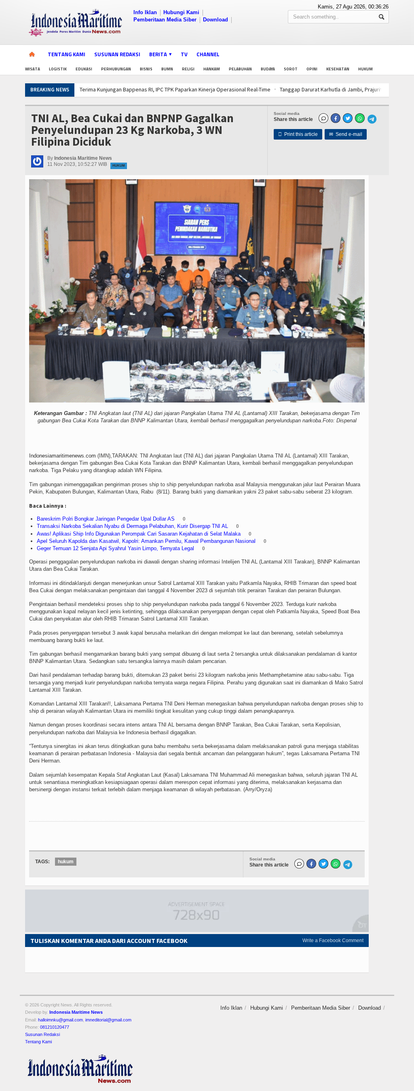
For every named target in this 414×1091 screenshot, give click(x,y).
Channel (208, 54)
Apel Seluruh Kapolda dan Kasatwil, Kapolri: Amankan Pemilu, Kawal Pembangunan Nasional (146, 541)
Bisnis (146, 69)
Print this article (298, 134)
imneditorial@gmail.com (108, 1019)
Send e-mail (345, 134)
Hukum (365, 69)
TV (184, 54)
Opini (311, 69)
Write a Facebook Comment (332, 940)
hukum (66, 861)
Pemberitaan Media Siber (164, 20)
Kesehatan (337, 69)
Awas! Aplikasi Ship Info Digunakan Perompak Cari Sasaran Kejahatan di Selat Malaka (139, 534)
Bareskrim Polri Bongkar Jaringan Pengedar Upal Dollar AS (106, 519)
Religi (188, 69)
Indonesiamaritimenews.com (62, 456)
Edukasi (84, 69)
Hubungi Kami (181, 12)
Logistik (58, 69)
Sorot (291, 69)
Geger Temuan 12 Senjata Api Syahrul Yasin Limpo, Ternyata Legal (115, 548)
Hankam (211, 69)
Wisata (32, 69)
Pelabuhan (240, 69)
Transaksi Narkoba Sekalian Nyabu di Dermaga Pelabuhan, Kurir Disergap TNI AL (132, 526)
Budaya (268, 69)
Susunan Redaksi (117, 54)
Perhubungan (116, 69)
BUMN (167, 69)
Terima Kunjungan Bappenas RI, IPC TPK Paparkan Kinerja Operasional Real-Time (140, 89)
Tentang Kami (66, 54)
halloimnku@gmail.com (60, 1019)
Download (215, 20)
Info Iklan (145, 12)
